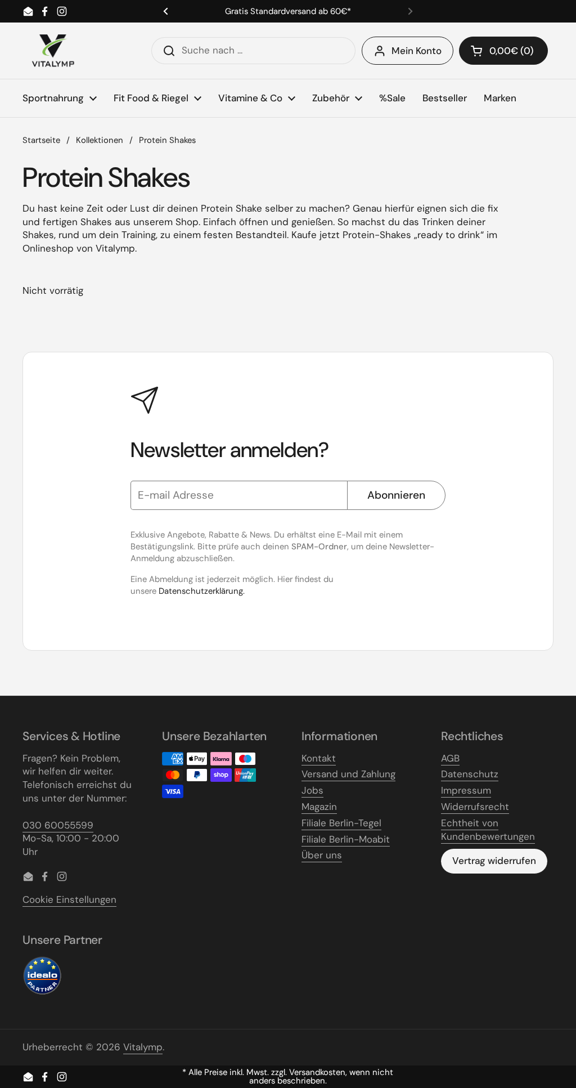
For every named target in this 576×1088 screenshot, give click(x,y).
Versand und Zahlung (348, 774)
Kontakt (319, 758)
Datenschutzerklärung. (202, 591)
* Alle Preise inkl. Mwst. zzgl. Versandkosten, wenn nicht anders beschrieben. (287, 1076)
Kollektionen (99, 140)
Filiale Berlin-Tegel (341, 823)
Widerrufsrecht (475, 806)
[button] (503, 51)
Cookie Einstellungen (69, 899)
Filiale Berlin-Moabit (346, 839)
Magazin (319, 806)
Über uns (322, 855)
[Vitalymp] (52, 51)
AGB (450, 758)
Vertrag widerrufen (494, 860)
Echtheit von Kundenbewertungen (488, 830)
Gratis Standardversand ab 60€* (288, 11)
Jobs (312, 790)
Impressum (466, 790)
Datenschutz (469, 774)
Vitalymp (143, 1047)
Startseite (41, 140)
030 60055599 (57, 825)
